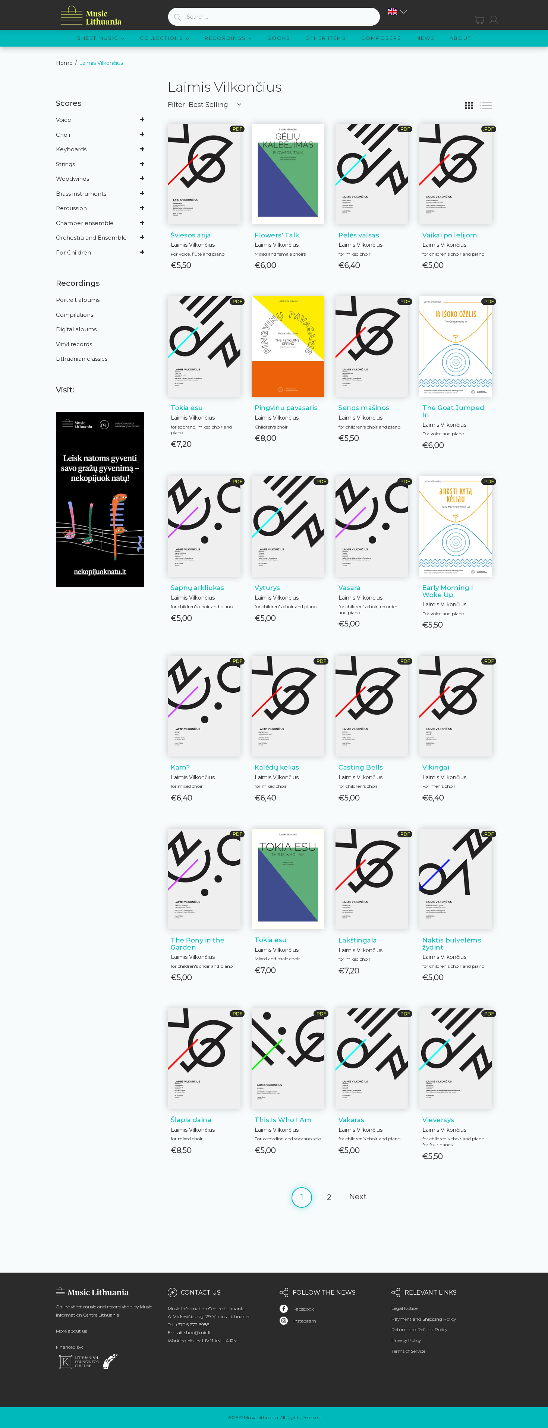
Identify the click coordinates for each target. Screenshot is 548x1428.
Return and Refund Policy (419, 1329)
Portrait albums (78, 299)
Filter (176, 105)
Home (64, 63)
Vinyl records (74, 344)
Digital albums (76, 329)
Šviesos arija (191, 235)
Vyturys (267, 587)
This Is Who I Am (283, 1120)
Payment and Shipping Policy (423, 1319)
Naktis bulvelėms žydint (451, 943)
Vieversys (438, 1120)
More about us (71, 1331)
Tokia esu (187, 407)
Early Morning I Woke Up (447, 591)
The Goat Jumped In (453, 411)
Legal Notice (404, 1308)
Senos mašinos (364, 407)
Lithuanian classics (81, 358)
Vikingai (435, 767)
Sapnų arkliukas (197, 587)
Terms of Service (408, 1351)
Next (358, 1196)
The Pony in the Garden (198, 943)
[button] (397, 12)
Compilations (74, 314)
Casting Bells (360, 767)
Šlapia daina (191, 1120)
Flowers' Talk (277, 235)
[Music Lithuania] (91, 15)
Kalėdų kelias (277, 767)
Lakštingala (357, 940)
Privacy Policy (406, 1340)
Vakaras (351, 1120)
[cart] (478, 20)
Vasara (349, 587)
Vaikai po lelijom (450, 235)
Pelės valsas (358, 235)
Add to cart (204, 256)
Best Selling (208, 105)
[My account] (493, 20)
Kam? (180, 767)
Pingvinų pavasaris (286, 407)
